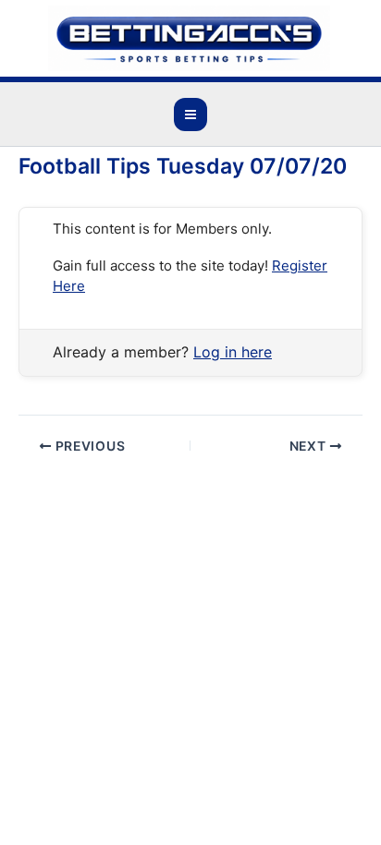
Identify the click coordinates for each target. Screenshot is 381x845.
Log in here (232, 352)
